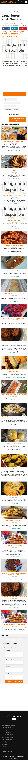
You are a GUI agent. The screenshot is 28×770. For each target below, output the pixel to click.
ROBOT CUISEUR (6, 31)
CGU (3, 749)
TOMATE (15, 36)
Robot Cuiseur (8, 103)
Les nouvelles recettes (8, 725)
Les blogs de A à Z (7, 737)
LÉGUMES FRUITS (7, 36)
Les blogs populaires (8, 742)
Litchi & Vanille (16, 178)
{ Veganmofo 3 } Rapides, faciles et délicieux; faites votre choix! (14, 370)
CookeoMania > (10, 10)
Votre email (9, 666)
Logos (4, 746)
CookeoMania (16, 203)
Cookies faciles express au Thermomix (14, 468)
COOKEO (15, 31)
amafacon (16, 503)
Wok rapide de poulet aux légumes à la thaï (14, 416)
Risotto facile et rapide (14, 220)
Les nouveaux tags (7, 732)
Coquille (16, 109)
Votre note (7, 648)
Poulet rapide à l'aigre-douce (14, 520)
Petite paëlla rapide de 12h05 (14, 495)
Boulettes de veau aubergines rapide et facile (14, 342)
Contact (4, 744)
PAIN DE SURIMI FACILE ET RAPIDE (14, 293)
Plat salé (17, 103)
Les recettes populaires (8, 727)
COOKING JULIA (15, 301)
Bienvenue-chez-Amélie (16, 276)
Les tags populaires (7, 734)
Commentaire (9, 650)
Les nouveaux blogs (8, 739)
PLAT (8, 33)
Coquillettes (8, 109)
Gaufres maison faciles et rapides (14, 545)
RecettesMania (8, 2)
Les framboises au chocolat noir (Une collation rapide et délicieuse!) (14, 319)
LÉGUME (18, 35)
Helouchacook (16, 152)
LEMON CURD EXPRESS (14, 443)
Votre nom (9, 659)
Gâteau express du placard (14, 270)
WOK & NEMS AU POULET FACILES (14, 141)
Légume (7, 106)
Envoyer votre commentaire (14, 681)
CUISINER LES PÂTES (17, 33)
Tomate (7, 100)
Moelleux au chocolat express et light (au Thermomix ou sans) (14, 573)
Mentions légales (7, 751)
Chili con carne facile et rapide (14, 245)
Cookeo (13, 100)
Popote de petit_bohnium (15, 478)
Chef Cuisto (15, 325)
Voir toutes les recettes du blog (17, 119)
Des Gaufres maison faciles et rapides (14, 624)
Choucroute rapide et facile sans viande (14, 195)
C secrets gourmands (16, 399)
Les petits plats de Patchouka (15, 579)
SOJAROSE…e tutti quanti (15, 352)
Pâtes (13, 106)
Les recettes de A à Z (8, 722)
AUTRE (4, 33)
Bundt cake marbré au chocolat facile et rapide (14, 169)
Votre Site (7, 674)
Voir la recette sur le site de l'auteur (14, 94)
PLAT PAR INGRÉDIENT (8, 35)
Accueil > (4, 10)
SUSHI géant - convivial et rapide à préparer (14, 394)
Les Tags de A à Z (7, 730)
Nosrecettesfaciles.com (16, 556)
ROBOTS (21, 31)
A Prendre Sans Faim (15, 426)
